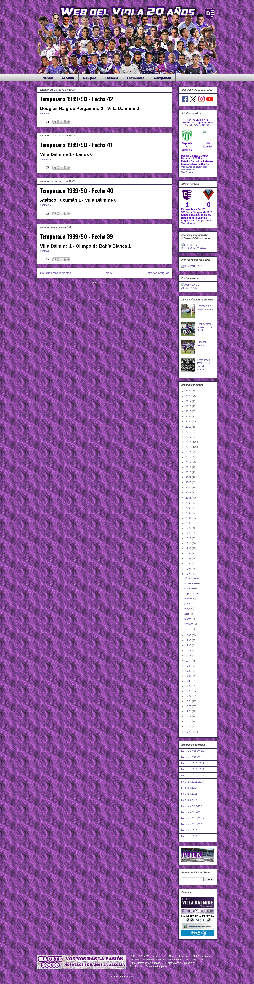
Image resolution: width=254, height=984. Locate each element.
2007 (188, 487)
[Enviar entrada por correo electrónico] (47, 121)
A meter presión (201, 343)
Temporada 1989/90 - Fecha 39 (76, 236)
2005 (188, 497)
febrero (189, 623)
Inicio (108, 273)
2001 (188, 518)
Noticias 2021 (189, 836)
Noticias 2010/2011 (192, 763)
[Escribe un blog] (58, 122)
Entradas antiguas (157, 273)
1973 (188, 716)
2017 (188, 436)
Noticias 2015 (189, 793)
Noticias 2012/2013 (192, 775)
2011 (188, 467)
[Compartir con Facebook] (65, 122)
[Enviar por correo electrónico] (54, 122)
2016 (188, 441)
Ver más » (45, 113)
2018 (188, 431)
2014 (188, 452)
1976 (188, 701)
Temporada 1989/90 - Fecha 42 (76, 98)
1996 (188, 543)
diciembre (190, 578)
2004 (188, 502)
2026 (188, 391)
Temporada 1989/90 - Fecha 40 (76, 190)
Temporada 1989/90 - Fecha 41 (76, 144)
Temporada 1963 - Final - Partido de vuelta (204, 364)
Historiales (135, 78)
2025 (188, 396)
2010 (188, 472)
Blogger (138, 976)
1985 (188, 655)
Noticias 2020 (189, 830)
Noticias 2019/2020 (192, 824)
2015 (188, 446)
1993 (188, 558)
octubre (189, 588)
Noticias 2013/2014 (192, 781)
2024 (188, 401)
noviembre (190, 583)
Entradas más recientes (55, 273)
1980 (188, 681)
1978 (188, 691)
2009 (188, 477)
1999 (188, 528)
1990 (188, 573)
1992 (188, 563)
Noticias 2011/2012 (192, 769)
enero (188, 628)
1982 (188, 670)
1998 (188, 533)
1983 (188, 665)
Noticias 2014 (189, 787)
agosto (188, 598)
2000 (188, 523)
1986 (188, 650)
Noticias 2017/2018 (192, 812)
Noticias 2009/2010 (192, 757)
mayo (187, 608)
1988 (188, 640)
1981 (188, 675)
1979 (188, 686)
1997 (188, 538)
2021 (188, 416)
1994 (188, 553)
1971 (188, 726)
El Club (68, 78)
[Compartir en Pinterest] (68, 122)
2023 (188, 406)
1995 (188, 548)
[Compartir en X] (61, 122)
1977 (188, 696)
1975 (188, 706)
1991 (188, 568)
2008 (188, 482)
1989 (188, 635)
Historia (111, 78)
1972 (188, 721)
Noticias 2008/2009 (192, 751)
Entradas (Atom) (112, 282)
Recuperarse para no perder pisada (205, 327)
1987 (188, 645)
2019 (188, 426)
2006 (188, 492)
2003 (188, 507)
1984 (188, 660)
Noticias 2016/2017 (192, 805)
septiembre (191, 593)
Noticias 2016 (189, 799)
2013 (188, 457)
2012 (188, 462)
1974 (188, 711)
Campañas (162, 78)
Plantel (47, 78)
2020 (188, 421)
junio (187, 603)
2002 (188, 512)
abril (187, 613)
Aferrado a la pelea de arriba (205, 307)
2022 (188, 411)
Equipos (89, 78)
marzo (188, 618)
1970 (188, 731)
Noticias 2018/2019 (192, 818)
